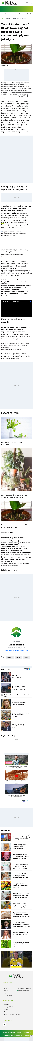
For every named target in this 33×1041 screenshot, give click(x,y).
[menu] (27, 3)
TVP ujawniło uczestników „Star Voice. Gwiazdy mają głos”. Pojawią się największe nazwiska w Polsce (15, 251)
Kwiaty (18, 657)
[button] (31, 1036)
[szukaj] (31, 3)
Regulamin (27, 1032)
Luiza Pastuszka (9, 18)
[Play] (3, 315)
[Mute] (8, 315)
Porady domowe (19, 14)
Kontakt (19, 1032)
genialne (10, 657)
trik (2, 222)
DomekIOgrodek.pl (6, 14)
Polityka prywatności (8, 1032)
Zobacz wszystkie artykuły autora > (16, 650)
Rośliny (26, 657)
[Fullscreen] (29, 315)
